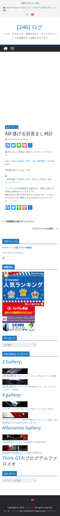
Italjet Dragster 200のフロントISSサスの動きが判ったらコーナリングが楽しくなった (31, 9)
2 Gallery (11, 362)
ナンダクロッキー (38, 151)
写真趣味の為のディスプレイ (20, 221)
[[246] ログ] (5, 48)
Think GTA (13, 458)
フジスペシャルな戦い (43, 228)
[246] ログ (30, 27)
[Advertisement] (30, 83)
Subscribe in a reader (12, 252)
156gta (25, 139)
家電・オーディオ (11, 127)
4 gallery (11, 395)
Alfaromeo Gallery (21, 428)
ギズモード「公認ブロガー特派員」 (17, 247)
